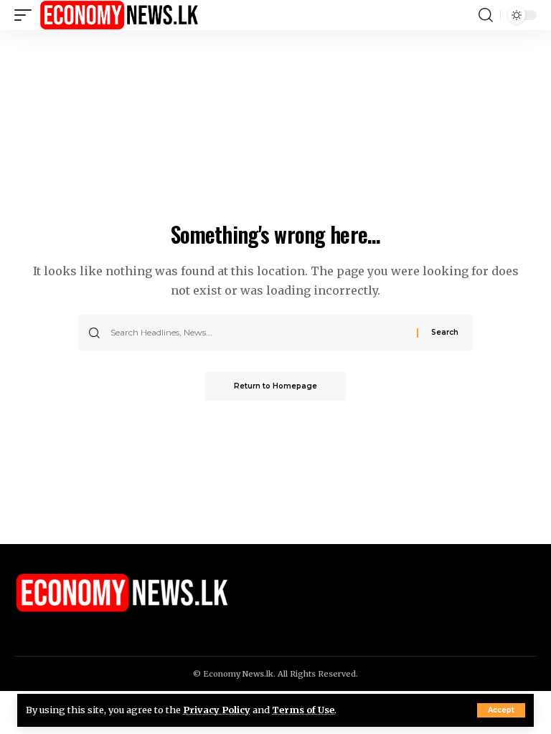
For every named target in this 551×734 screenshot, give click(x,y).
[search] (485, 15)
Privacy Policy (216, 709)
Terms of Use (303, 709)
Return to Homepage (275, 386)
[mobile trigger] (26, 15)
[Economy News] (119, 15)
